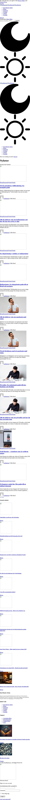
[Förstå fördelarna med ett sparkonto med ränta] (13, 346)
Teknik (13, 182)
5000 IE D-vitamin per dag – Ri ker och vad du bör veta (12, 610)
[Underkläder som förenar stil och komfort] (6, 514)
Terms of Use (3, 2)
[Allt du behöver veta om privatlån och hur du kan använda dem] (13, 413)
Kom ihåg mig (5, 793)
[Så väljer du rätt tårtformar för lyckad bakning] (6, 570)
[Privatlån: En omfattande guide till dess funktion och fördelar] (13, 380)
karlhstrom (6, 198)
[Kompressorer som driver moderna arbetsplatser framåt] (6, 551)
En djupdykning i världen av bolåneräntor (14, 253)
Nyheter (10, 182)
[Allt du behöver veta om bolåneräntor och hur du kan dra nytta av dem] (13, 215)
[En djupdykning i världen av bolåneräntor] (13, 249)
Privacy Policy (21, 0)
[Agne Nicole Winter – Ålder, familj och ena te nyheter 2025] (6, 646)
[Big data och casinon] (6, 755)
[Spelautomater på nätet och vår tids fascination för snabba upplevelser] (6, 626)
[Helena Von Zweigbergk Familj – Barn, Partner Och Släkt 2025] (6, 683)
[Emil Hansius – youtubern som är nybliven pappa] (6, 447)
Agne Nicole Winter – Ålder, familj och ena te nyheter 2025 (13, 649)
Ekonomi (5, 182)
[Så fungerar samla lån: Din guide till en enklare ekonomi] (13, 479)
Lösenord (2, 790)
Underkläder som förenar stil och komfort (9, 517)
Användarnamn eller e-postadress (8, 786)
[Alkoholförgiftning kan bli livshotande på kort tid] (6, 533)
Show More (9, 19)
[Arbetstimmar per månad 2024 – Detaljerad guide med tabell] (6, 665)
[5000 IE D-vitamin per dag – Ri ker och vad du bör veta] (6, 607)
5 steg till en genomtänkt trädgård (7, 592)
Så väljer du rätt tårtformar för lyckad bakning (10, 573)
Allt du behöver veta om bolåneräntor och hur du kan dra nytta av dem (14, 220)
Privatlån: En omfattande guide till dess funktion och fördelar (13, 386)
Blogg (1, 182)
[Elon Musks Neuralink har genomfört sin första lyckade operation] (6, 736)
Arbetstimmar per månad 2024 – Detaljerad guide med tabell (14, 668)
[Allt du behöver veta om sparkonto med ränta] (13, 312)
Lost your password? (5, 799)
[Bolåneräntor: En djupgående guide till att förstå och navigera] (13, 280)
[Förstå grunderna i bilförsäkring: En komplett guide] (13, 181)
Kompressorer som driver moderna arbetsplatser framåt (13, 554)
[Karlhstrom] (10, 5)
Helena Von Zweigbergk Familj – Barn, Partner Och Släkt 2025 (14, 686)
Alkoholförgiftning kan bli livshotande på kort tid (11, 536)
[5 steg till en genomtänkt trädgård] (6, 589)
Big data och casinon (4, 758)
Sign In (15, 156)
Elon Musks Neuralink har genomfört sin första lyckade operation (15, 739)
